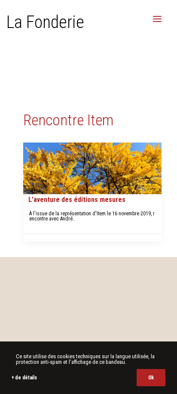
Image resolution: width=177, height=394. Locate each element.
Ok (151, 378)
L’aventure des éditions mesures (76, 199)
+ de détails (24, 378)
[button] (157, 19)
